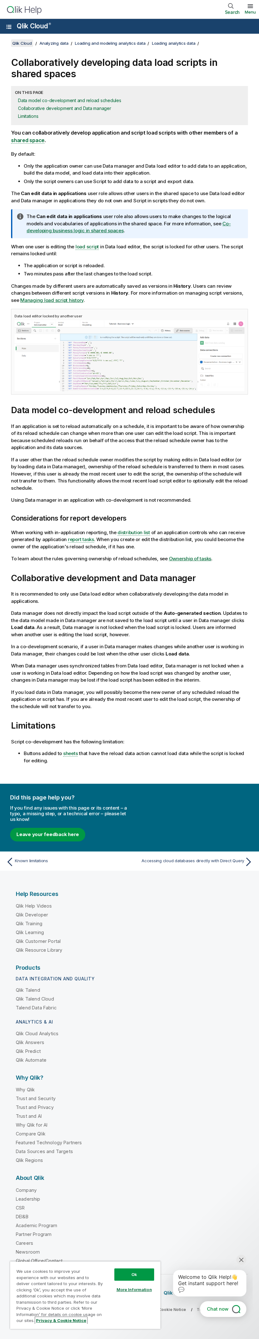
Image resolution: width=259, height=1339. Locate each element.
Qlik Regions (29, 1160)
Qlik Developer (32, 914)
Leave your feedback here (47, 834)
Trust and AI (29, 1116)
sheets (70, 753)
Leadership (28, 1199)
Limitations (28, 116)
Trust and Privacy (35, 1107)
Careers (24, 1243)
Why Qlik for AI (31, 1125)
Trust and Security (36, 1098)
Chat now (217, 1309)
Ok (134, 1274)
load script (87, 247)
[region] (85, 1295)
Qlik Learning (30, 932)
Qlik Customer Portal (38, 941)
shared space (28, 140)
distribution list (133, 532)
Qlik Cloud (34, 26)
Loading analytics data (174, 43)
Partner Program (33, 1234)
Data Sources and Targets (44, 1151)
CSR (20, 1207)
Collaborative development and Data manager (64, 108)
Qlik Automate (31, 1060)
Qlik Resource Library (39, 950)
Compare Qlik (30, 1133)
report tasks (81, 539)
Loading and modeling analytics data (110, 43)
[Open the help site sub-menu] (9, 27)
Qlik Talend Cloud (35, 998)
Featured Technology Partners (49, 1142)
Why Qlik (25, 1089)
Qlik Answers (30, 1042)
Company (26, 1190)
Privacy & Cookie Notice (61, 1320)
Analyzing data (54, 43)
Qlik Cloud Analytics (37, 1033)
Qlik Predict (28, 1051)
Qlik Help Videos (34, 906)
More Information (134, 1289)
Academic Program (36, 1225)
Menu (250, 11)
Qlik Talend (28, 990)
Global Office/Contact (39, 1260)
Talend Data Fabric (36, 1007)
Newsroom (28, 1252)
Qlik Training (29, 923)
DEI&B (22, 1216)
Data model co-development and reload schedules (69, 100)
